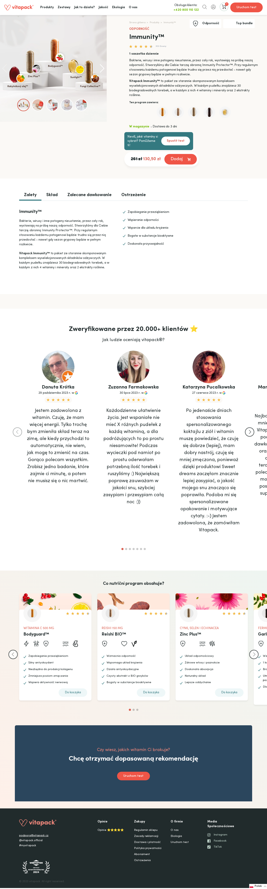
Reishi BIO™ (114, 634)
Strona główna (137, 22)
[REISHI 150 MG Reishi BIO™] (178, 112)
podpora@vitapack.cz (33, 835)
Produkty (154, 22)
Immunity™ (170, 22)
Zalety (30, 195)
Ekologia (176, 836)
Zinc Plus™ (190, 634)
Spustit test (176, 140)
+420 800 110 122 (186, 10)
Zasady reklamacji (146, 836)
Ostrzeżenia (142, 860)
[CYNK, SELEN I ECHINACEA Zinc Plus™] (194, 112)
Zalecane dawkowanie (89, 195)
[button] (204, 7)
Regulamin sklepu (146, 830)
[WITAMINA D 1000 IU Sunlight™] (225, 112)
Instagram (221, 835)
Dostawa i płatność (147, 842)
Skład (52, 195)
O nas (175, 830)
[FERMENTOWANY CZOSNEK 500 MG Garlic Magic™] (209, 112)
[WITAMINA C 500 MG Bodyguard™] (162, 112)
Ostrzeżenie (133, 195)
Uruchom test (246, 7)
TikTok (218, 847)
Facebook (220, 841)
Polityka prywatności (147, 848)
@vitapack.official (31, 840)
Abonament (142, 854)
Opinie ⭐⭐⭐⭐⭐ (111, 830)
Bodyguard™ (36, 634)
